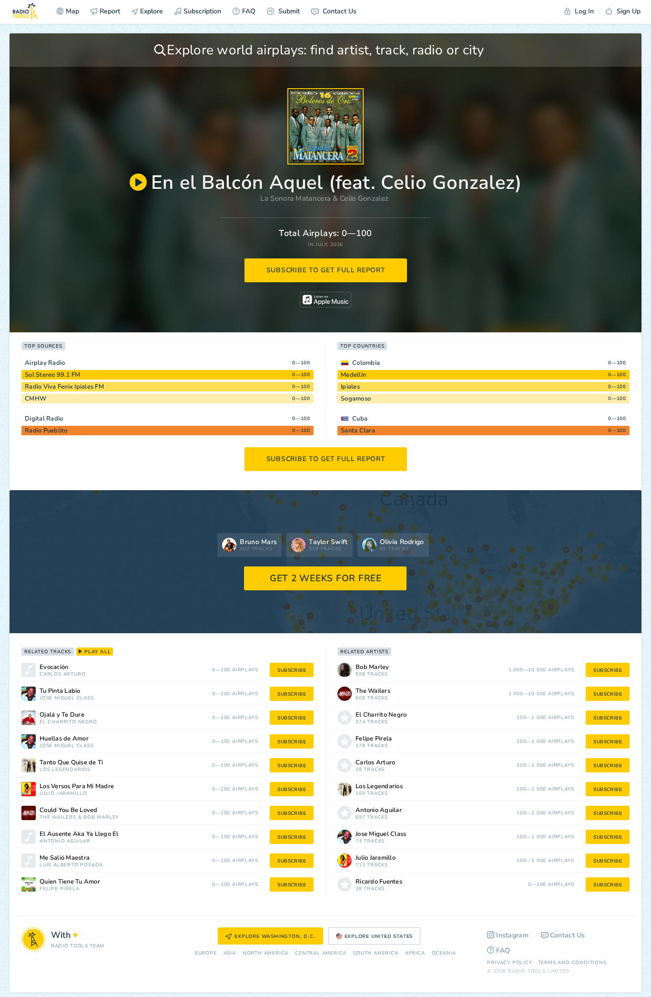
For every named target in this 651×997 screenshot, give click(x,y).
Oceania (444, 953)
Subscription (202, 11)
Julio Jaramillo (63, 793)
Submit (288, 11)
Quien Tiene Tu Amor (70, 881)
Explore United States (379, 936)
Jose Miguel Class (67, 698)
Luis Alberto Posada (71, 865)
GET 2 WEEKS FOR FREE (326, 578)
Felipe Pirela (59, 889)
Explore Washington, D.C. (274, 936)
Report (110, 11)
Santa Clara (358, 430)
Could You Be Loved (69, 810)
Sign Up (628, 11)
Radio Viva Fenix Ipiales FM (64, 386)
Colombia (366, 363)
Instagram (512, 935)
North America (265, 953)
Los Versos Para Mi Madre (77, 786)
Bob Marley (101, 817)
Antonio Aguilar (65, 841)
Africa (415, 953)
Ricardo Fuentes (379, 881)
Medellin (353, 374)
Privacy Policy (509, 962)
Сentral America (320, 953)
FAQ (248, 11)
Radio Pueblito (46, 430)
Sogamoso (356, 398)
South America (375, 953)
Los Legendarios (65, 769)
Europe (206, 953)
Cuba (359, 418)
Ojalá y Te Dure (62, 715)
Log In (583, 11)
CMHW (35, 398)
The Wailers (58, 817)
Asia (230, 953)
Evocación (54, 667)
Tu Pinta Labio (60, 691)
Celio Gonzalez (364, 198)
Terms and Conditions (572, 962)
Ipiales (350, 386)
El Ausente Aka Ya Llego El (79, 834)
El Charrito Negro (68, 722)
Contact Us (338, 11)
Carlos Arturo (62, 674)
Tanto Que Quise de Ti (71, 762)
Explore (150, 11)
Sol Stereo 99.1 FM (53, 374)
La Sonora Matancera (295, 198)
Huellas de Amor (64, 738)
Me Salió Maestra (65, 858)
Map (72, 11)
